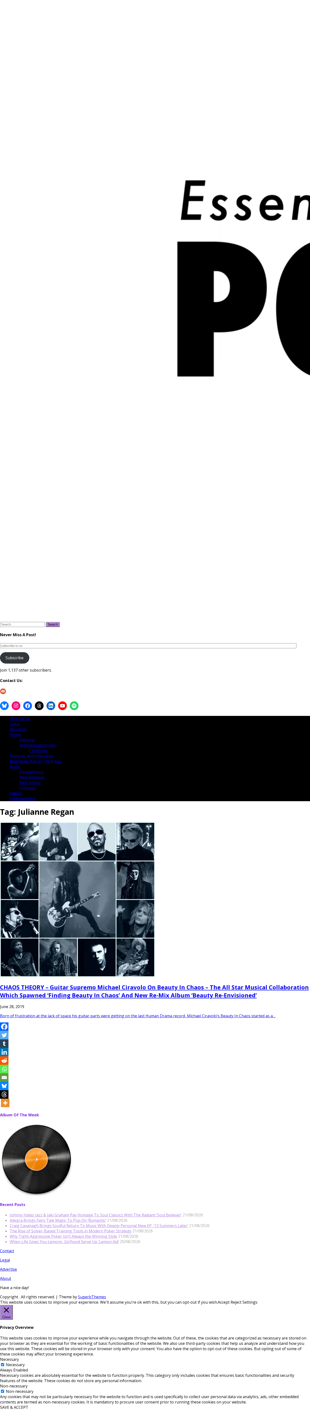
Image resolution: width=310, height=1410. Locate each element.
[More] (5, 1103)
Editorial (26, 740)
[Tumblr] (4, 1043)
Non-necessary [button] (14, 1386)
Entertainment (23, 798)
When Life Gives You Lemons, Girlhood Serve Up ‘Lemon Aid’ (64, 1241)
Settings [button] (249, 1302)
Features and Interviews (31, 756)
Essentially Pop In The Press (35, 761)
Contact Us (20, 718)
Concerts (27, 788)
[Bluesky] (4, 1086)
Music (15, 766)
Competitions (31, 772)
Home (15, 734)
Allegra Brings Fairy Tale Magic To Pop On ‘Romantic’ (58, 1220)
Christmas (38, 750)
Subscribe (14, 657)
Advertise (8, 1269)
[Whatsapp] (4, 1069)
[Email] (4, 1077)
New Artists (29, 782)
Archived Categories (37, 745)
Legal (15, 724)
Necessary (15, 1364)
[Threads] (4, 1094)
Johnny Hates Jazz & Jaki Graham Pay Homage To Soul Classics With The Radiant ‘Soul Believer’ (96, 1215)
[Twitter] (4, 1035)
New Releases (32, 777)
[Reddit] (4, 1060)
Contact (7, 1250)
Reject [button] (236, 1302)
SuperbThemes (92, 1297)
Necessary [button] (9, 1359)
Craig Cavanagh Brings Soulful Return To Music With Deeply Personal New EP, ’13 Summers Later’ (99, 1225)
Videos (16, 793)
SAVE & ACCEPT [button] (14, 1407)
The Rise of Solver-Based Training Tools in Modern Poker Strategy (71, 1231)
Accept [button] (224, 1302)
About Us (18, 729)
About (5, 1278)
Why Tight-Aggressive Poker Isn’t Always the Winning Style (63, 1236)
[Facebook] (4, 1026)
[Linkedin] (4, 1052)
